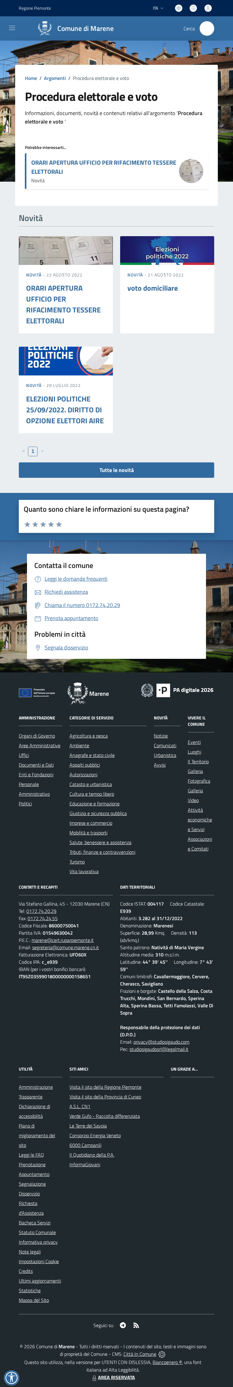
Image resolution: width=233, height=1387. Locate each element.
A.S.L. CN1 (79, 1106)
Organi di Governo (37, 735)
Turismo (77, 861)
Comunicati (165, 745)
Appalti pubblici (84, 764)
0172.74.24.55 (43, 918)
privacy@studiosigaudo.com (161, 1041)
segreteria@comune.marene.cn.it (65, 947)
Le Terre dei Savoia (88, 1125)
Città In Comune (139, 1354)
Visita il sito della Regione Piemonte (105, 1087)
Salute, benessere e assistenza (100, 842)
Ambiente (79, 745)
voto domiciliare (152, 287)
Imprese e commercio (90, 823)
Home (31, 78)
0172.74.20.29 (41, 911)
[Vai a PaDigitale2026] (177, 689)
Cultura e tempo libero (91, 794)
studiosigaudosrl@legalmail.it (159, 1049)
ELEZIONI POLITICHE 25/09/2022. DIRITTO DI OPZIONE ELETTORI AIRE (65, 409)
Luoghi (194, 751)
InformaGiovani (84, 1164)
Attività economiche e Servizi (200, 819)
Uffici (24, 755)
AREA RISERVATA (116, 1377)
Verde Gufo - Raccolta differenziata (104, 1116)
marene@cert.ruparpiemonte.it (63, 940)
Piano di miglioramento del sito (37, 1135)
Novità (34, 275)
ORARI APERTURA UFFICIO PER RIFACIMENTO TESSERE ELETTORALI (103, 167)
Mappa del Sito (34, 1300)
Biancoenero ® (167, 1362)
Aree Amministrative (39, 745)
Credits (26, 1271)
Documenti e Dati (36, 764)
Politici (25, 803)
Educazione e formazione (94, 803)
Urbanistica (165, 755)
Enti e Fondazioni (36, 774)
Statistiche (30, 1290)
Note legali (30, 1251)
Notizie (161, 735)
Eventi (194, 742)
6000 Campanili (85, 1145)
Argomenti (55, 78)
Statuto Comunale (37, 1232)
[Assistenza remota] (162, 1354)
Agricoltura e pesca (88, 735)
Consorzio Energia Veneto (95, 1135)
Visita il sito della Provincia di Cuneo (105, 1096)
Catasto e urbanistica (90, 784)
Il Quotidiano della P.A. (91, 1154)
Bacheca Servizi (34, 1222)
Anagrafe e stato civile (92, 755)
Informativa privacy (38, 1242)
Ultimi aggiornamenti (40, 1280)
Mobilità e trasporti (88, 832)
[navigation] (12, 27)
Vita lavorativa (84, 871)
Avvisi (160, 764)
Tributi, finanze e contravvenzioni (102, 852)
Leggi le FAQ (31, 1154)
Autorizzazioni (83, 774)
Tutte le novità (117, 470)
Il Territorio (198, 761)
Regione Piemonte (35, 8)
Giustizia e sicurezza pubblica (98, 813)
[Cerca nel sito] (207, 28)
